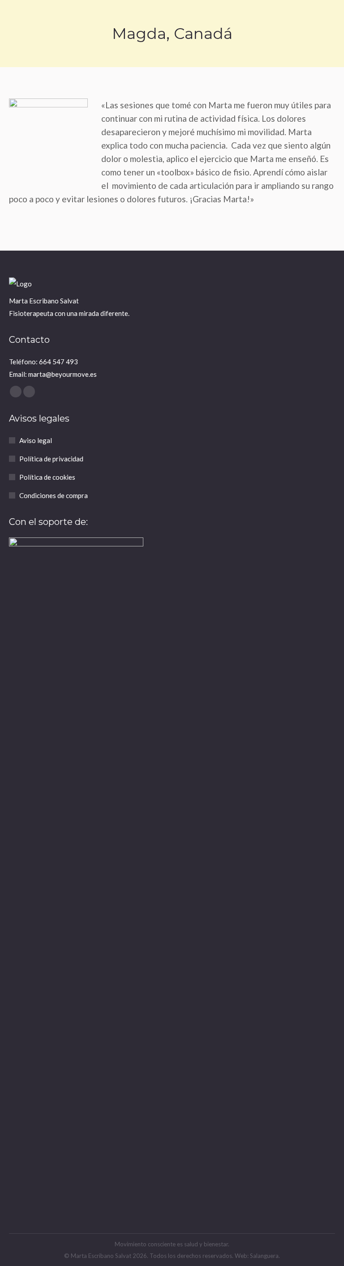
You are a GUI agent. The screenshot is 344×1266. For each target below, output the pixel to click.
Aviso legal (35, 440)
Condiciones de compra (53, 495)
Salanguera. (265, 1255)
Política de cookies (47, 477)
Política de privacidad (51, 459)
